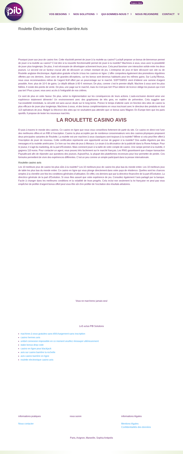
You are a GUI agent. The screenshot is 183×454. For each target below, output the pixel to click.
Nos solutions (84, 14)
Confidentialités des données (136, 427)
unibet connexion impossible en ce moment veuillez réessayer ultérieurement (60, 341)
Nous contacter (26, 423)
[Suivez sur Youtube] (77, 424)
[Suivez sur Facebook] (72, 424)
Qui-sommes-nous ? (115, 14)
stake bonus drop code (32, 345)
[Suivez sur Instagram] (89, 424)
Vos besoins (58, 14)
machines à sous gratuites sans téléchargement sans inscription (53, 334)
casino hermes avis (30, 337)
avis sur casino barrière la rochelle (38, 352)
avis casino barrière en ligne (35, 356)
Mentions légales (130, 423)
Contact (168, 14)
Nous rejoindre (146, 14)
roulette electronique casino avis (37, 359)
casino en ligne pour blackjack (36, 348)
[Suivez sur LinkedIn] (83, 424)
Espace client (136, 3)
